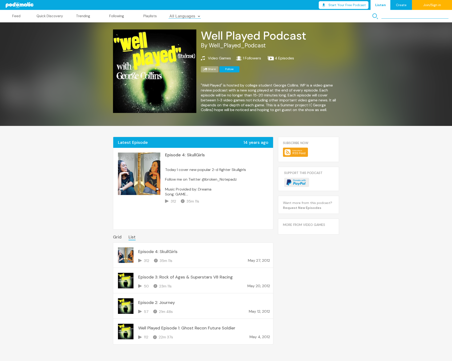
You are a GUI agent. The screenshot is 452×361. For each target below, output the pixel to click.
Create (401, 5)
